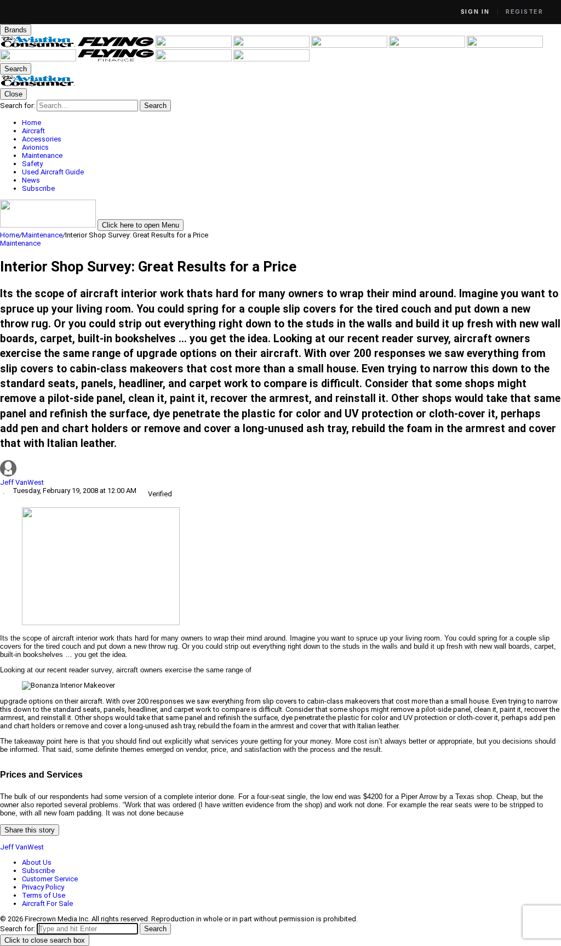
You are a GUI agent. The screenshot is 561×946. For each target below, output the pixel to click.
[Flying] (117, 45)
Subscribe (38, 870)
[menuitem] (291, 122)
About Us (36, 862)
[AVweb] (272, 45)
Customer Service (50, 879)
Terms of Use (43, 895)
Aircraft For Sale (47, 903)
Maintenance (42, 235)
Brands (15, 30)
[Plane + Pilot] (39, 59)
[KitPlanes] (505, 45)
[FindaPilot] (194, 59)
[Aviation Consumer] (39, 45)
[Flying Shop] (271, 59)
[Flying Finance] (117, 59)
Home (9, 235)
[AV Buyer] (428, 45)
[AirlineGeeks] (194, 45)
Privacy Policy (43, 887)
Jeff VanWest (22, 482)
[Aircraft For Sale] (350, 45)
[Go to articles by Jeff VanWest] (280, 469)
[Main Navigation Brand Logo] (38, 84)
